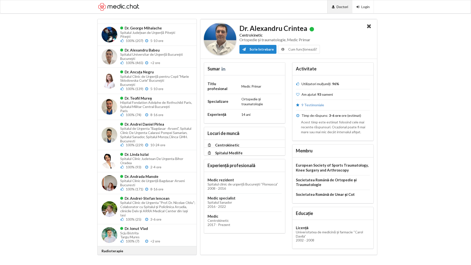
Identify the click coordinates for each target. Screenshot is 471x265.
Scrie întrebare (261, 49)
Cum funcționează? (302, 49)
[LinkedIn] (224, 68)
